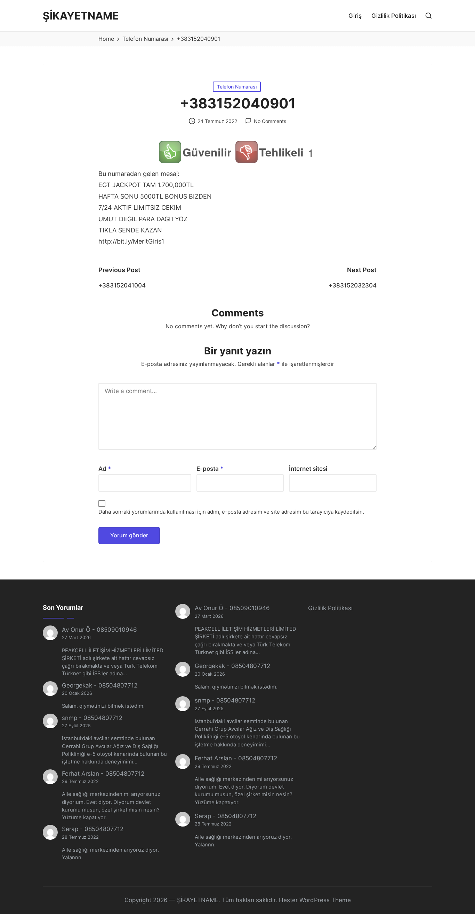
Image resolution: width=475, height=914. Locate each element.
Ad (104, 468)
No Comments (270, 121)
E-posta (210, 468)
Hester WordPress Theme (315, 900)
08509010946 (117, 629)
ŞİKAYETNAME (81, 16)
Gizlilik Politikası (330, 608)
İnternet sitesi (308, 468)
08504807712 (117, 685)
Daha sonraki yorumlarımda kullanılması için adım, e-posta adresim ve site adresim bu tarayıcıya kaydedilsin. (231, 511)
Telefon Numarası (237, 87)
